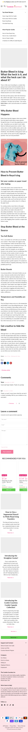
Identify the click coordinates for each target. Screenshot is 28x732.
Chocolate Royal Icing (7, 23)
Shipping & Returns (5, 665)
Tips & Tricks (7, 356)
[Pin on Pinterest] (11, 363)
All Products (5, 726)
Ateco (3, 483)
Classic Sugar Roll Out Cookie (9, 16)
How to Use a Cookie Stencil (9, 35)
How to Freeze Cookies (7, 38)
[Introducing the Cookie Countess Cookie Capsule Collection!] (11, 590)
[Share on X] (5, 363)
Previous (11, 403)
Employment (4, 667)
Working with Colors (15, 356)
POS (8, 729)
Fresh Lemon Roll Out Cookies (9, 18)
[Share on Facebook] (2, 363)
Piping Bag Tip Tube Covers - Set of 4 (7, 481)
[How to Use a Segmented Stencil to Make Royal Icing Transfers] (11, 501)
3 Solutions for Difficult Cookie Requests (12, 40)
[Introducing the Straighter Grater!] (11, 545)
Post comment (7, 451)
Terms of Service (21, 726)
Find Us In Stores (5, 660)
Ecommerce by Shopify (16, 729)
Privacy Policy (13, 726)
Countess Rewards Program (7, 650)
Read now (10, 532)
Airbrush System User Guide (7, 645)
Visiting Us (3, 662)
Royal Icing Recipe (6, 21)
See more (13, 631)
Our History (3, 658)
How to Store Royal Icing (8, 33)
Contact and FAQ (5, 648)
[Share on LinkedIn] (8, 363)
